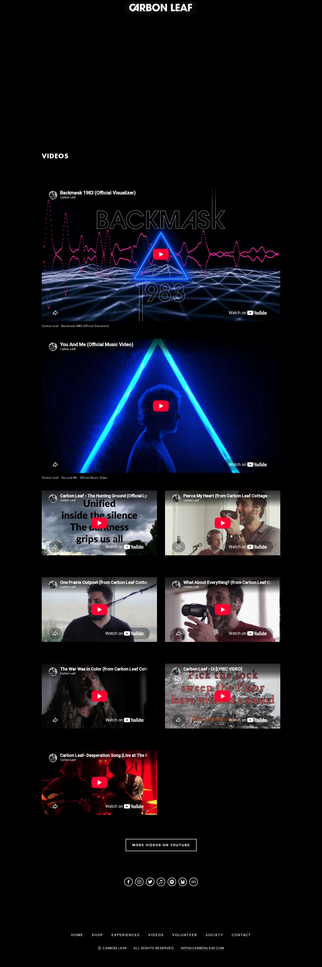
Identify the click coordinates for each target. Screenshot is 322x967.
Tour (11, 18)
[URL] (193, 882)
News (117, 18)
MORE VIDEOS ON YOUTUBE (161, 845)
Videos (74, 18)
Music (31, 18)
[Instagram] (139, 882)
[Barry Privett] (172, 882)
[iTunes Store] (161, 882)
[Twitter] (150, 882)
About (96, 18)
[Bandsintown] (182, 882)
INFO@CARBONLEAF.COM (202, 948)
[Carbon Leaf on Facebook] (128, 882)
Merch (52, 18)
